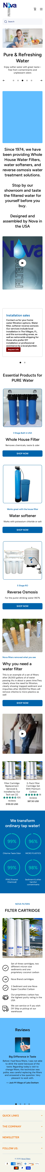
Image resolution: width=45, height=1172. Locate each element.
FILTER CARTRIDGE (22, 919)
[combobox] (22, 21)
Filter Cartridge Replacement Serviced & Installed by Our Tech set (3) (12, 798)
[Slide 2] (25, 372)
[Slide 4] (29, 1113)
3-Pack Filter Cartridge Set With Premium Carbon (33, 797)
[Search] (4, 21)
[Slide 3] (25, 1113)
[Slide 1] (20, 372)
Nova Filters (25, 1168)
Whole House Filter (23, 448)
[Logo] (10, 9)
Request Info (13, 359)
